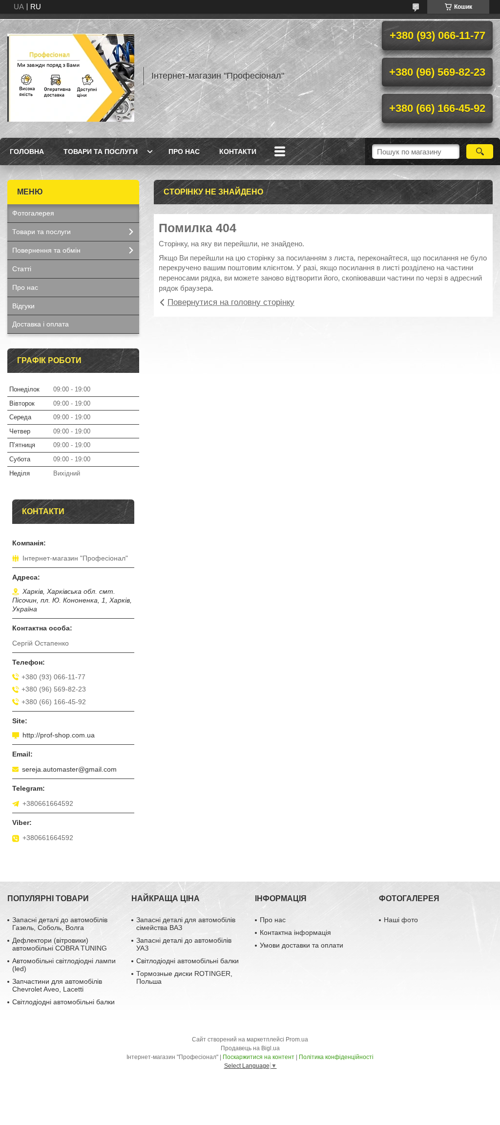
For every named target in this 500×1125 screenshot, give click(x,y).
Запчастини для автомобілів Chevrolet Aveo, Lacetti (57, 985)
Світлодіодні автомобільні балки (63, 1002)
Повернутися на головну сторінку (230, 302)
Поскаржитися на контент (258, 1057)
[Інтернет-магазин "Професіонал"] (70, 75)
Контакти (237, 151)
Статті (21, 269)
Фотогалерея (33, 213)
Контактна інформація (295, 932)
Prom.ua (297, 1039)
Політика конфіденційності (336, 1057)
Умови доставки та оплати (301, 945)
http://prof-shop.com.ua (58, 735)
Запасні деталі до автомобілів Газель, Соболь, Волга (59, 923)
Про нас (184, 151)
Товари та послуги (100, 151)
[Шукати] (479, 151)
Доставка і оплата (40, 324)
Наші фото (401, 920)
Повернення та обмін (46, 250)
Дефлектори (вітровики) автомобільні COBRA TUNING (59, 944)
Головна (27, 151)
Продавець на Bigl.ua (250, 1048)
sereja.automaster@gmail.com (69, 769)
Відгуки (23, 306)
